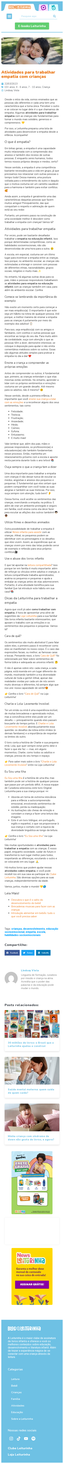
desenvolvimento (34, 928)
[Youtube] (26, 1438)
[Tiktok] (18, 1438)
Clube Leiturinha (20, 1448)
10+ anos (9, 87)
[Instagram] (11, 1438)
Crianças (16, 1392)
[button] (9, 16)
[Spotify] (33, 1438)
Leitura (15, 1379)
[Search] (54, 16)
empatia (31, 932)
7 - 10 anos (34, 87)
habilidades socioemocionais (23, 935)
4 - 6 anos (21, 87)
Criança (46, 87)
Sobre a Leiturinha (22, 1419)
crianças (16, 928)
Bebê (14, 1386)
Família (15, 1399)
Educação (17, 1412)
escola (41, 932)
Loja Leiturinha (19, 1455)
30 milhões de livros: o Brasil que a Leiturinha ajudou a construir (31, 1044)
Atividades (17, 1405)
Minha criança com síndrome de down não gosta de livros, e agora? (31, 1138)
